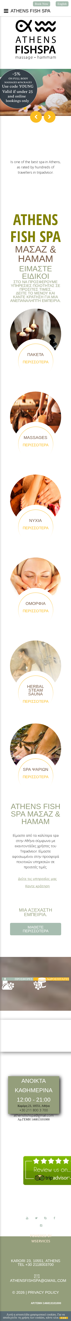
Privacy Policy (43, 1292)
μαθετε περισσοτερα (35, 929)
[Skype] (45, 1218)
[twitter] (36, 1218)
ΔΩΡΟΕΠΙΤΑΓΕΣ (57, 979)
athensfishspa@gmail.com (34, 1115)
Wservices (40, 1241)
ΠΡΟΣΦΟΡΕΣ (23, 979)
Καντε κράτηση (37, 886)
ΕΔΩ (63, 1318)
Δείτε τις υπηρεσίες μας (37, 878)
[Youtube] (27, 1218)
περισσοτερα (35, 362)
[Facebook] (54, 1218)
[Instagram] (41, 1225)
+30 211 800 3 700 (33, 1110)
